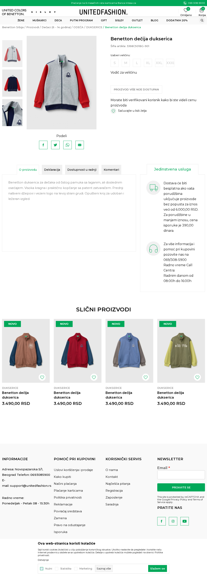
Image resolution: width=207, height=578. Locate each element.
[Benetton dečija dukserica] (26, 351)
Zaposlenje (114, 497)
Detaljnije (43, 560)
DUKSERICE (94, 27)
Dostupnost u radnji (81, 170)
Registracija (114, 490)
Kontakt (112, 477)
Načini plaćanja (65, 484)
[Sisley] (44, 12)
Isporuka (60, 532)
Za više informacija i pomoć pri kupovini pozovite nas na (179, 249)
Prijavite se (181, 487)
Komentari (111, 170)
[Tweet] (55, 145)
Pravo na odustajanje (70, 525)
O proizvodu (28, 170)
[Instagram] (173, 521)
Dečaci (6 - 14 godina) (56, 27)
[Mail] (80, 145)
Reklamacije (63, 504)
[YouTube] (185, 521)
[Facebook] (43, 145)
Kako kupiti (62, 477)
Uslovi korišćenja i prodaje (73, 470)
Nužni (48, 568)
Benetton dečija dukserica (15, 395)
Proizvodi (32, 27)
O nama (112, 470)
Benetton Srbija (13, 27)
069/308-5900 (175, 260)
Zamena (60, 518)
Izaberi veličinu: (120, 55)
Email (162, 467)
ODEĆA (78, 27)
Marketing (85, 568)
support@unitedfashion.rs (30, 486)
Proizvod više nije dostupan (136, 89)
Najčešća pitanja (118, 484)
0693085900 (40, 475)
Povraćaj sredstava (68, 511)
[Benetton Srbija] (103, 12)
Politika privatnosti (68, 497)
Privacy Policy (179, 499)
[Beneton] (14, 12)
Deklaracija (52, 170)
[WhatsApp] (67, 145)
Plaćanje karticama (68, 490)
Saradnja (112, 504)
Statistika (65, 568)
